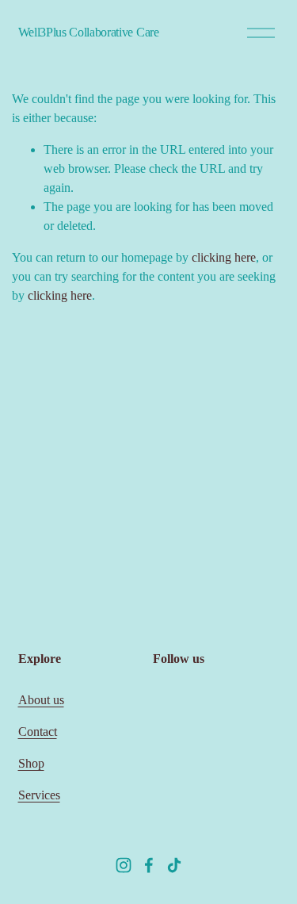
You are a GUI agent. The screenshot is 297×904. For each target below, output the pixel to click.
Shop (31, 763)
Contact (37, 731)
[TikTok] (174, 865)
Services (39, 795)
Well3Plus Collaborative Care (88, 32)
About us (41, 700)
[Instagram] (123, 865)
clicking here (224, 257)
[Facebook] (149, 865)
